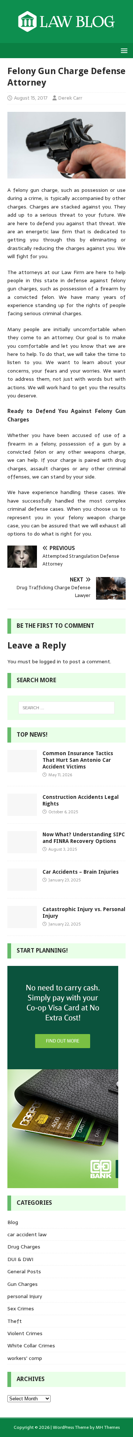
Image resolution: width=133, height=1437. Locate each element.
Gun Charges (22, 1284)
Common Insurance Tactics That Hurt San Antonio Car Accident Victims (77, 760)
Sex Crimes (20, 1308)
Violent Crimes (24, 1333)
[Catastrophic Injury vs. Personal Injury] (22, 924)
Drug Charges (23, 1247)
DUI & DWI (20, 1259)
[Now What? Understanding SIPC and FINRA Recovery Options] (22, 849)
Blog (12, 1222)
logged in (50, 661)
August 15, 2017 (31, 98)
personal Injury (24, 1296)
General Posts (24, 1271)
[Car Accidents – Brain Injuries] (22, 887)
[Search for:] (66, 707)
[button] (123, 50)
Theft (14, 1321)
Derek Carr (70, 98)
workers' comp (24, 1358)
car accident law (27, 1234)
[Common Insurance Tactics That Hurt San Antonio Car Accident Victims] (22, 768)
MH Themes (108, 1427)
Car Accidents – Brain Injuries (80, 872)
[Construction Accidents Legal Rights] (22, 812)
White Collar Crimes (31, 1345)
